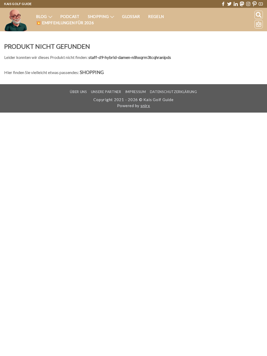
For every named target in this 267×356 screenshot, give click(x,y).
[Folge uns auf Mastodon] (242, 4)
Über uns (78, 92)
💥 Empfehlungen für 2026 (65, 22)
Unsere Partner (106, 92)
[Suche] (258, 15)
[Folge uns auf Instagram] (248, 4)
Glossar (131, 16)
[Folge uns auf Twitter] (229, 4)
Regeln (156, 16)
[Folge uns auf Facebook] (223, 4)
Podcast (70, 16)
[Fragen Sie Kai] (258, 24)
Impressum (135, 92)
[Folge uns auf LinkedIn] (236, 4)
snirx (145, 105)
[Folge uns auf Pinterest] (254, 4)
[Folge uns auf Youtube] (261, 4)
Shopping (99, 16)
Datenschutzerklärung (173, 92)
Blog (42, 16)
